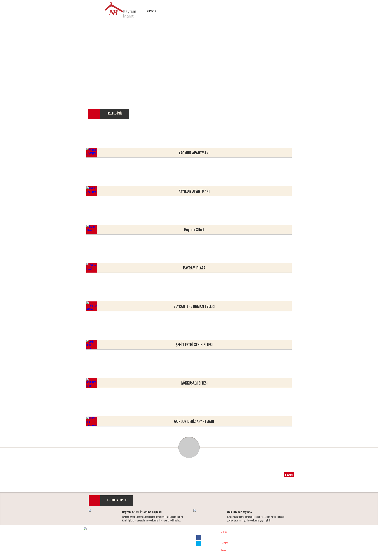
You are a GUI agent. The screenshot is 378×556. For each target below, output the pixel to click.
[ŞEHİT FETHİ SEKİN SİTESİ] (119, 330)
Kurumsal (142, 532)
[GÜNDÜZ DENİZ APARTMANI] (119, 407)
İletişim (187, 532)
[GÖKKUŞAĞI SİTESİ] (119, 368)
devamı (289, 474)
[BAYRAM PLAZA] (119, 253)
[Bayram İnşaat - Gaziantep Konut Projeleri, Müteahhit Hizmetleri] (121, 10)
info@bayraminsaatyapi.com (231, 554)
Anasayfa (128, 532)
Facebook (271, 11)
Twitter (276, 11)
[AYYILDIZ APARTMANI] (119, 176)
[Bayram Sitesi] (119, 215)
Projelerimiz (158, 532)
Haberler (174, 532)
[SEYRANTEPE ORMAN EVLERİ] (119, 292)
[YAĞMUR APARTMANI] (119, 138)
